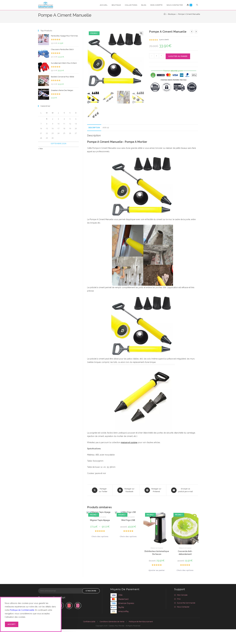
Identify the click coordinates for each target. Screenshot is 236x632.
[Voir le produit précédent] (192, 32)
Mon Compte (182, 595)
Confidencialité (89, 622)
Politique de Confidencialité (22, 610)
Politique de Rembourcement (141, 622)
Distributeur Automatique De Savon (156, 552)
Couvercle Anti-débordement (185, 552)
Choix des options (100, 537)
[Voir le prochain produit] (196, 32)
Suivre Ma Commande (186, 603)
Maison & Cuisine (100, 517)
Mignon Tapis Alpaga (100, 520)
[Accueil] (165, 14)
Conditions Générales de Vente (112, 622)
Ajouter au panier (177, 56)
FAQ (178, 599)
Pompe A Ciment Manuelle (189, 14)
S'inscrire (91, 591)
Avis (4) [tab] (106, 128)
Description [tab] (94, 128)
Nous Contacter (183, 607)
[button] (141, 33)
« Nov (40, 149)
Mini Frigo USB (128, 520)
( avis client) (164, 39)
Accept (12, 624)
